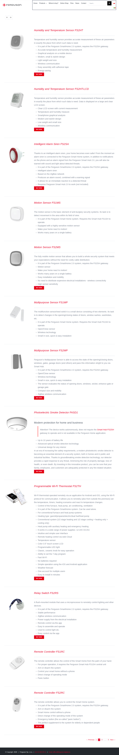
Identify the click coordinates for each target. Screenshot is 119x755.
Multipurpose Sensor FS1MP (51, 302)
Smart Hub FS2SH (105, 429)
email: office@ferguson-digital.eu (59, 752)
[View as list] (10, 17)
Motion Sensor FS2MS (47, 247)
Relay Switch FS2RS (46, 593)
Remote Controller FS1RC (49, 651)
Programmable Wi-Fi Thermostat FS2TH (57, 486)
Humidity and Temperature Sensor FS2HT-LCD (61, 88)
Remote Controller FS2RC (49, 692)
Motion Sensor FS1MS (47, 202)
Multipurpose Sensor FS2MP (51, 350)
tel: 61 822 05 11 (40, 752)
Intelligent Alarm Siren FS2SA (51, 144)
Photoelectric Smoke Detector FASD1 (56, 412)
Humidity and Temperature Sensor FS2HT (58, 30)
